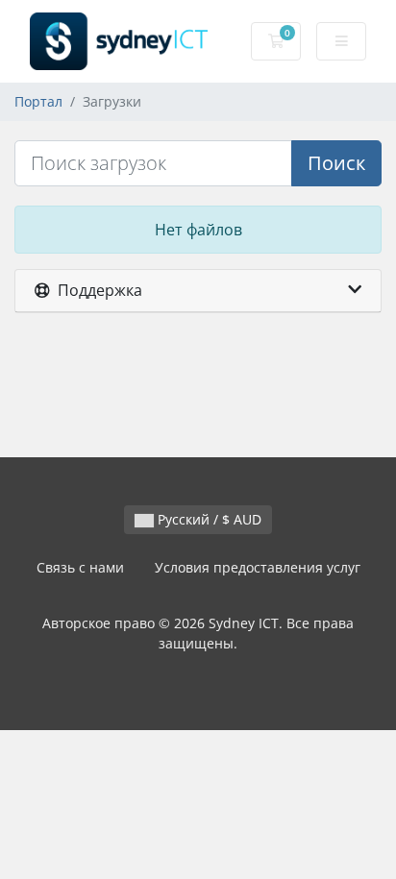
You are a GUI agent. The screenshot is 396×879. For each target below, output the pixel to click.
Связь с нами (80, 567)
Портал (38, 101)
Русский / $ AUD (207, 519)
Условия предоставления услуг (257, 567)
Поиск (336, 163)
